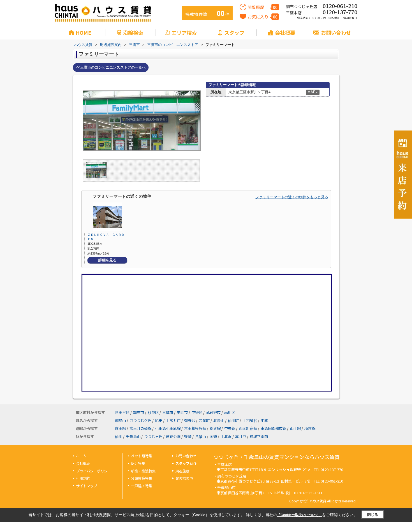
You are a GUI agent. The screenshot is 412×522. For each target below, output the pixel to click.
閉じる (372, 514)
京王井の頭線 (140, 428)
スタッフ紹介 (185, 463)
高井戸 (240, 436)
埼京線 (309, 428)
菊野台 (189, 420)
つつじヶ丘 (153, 436)
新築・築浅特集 (143, 471)
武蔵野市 (213, 412)
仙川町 (233, 420)
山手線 (295, 428)
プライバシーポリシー (93, 471)
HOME (83, 32)
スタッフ (234, 32)
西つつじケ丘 (140, 420)
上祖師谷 (249, 420)
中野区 (196, 412)
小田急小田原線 (167, 428)
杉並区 (153, 412)
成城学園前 (259, 436)
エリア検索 (184, 32)
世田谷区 (122, 412)
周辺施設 (182, 471)
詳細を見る (107, 260)
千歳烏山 (133, 436)
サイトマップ (86, 485)
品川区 (229, 412)
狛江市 (182, 412)
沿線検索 (133, 32)
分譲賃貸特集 (141, 478)
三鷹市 (167, 412)
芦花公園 (173, 436)
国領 (213, 436)
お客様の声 (184, 478)
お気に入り (262, 17)
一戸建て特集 (141, 485)
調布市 (138, 412)
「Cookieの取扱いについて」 (299, 515)
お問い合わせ (336, 32)
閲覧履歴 (262, 7)
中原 (264, 420)
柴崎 (187, 436)
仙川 (118, 436)
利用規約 (83, 478)
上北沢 (226, 436)
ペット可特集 (141, 455)
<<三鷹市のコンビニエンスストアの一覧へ (111, 67)
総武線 (215, 428)
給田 (158, 420)
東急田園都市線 (273, 428)
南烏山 (120, 420)
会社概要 (285, 32)
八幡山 (200, 436)
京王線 (120, 428)
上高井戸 (173, 420)
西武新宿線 (248, 428)
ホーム (81, 455)
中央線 (229, 428)
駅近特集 (138, 463)
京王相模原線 (195, 428)
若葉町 (204, 420)
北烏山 (218, 420)
